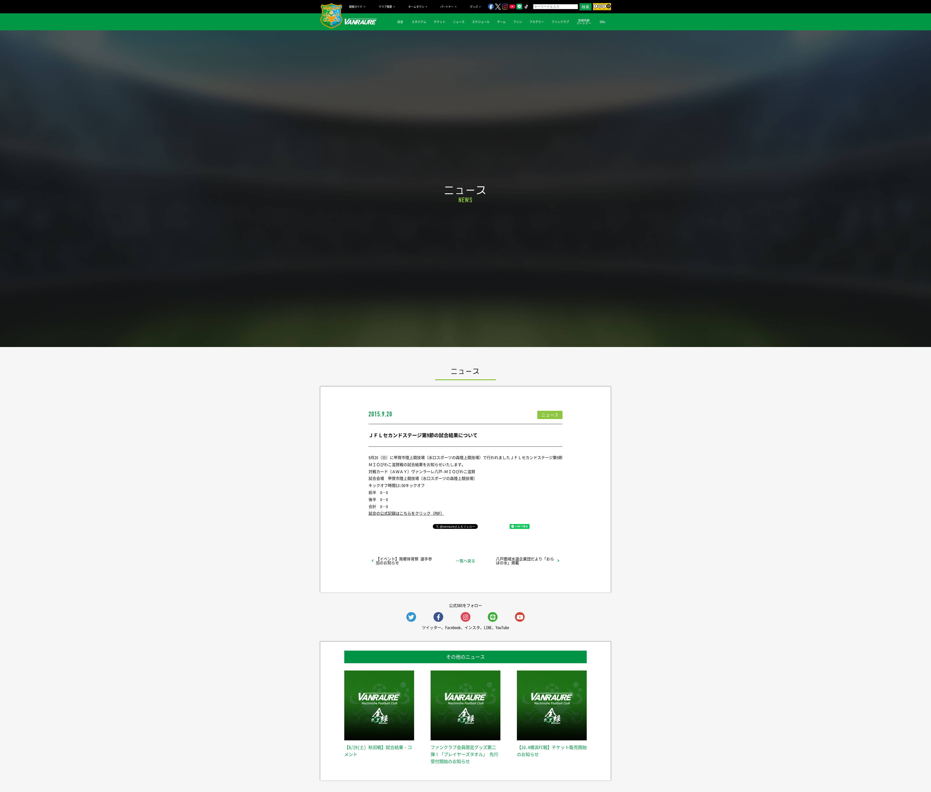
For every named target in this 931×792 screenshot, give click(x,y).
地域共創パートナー (584, 21)
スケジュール (481, 22)
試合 (400, 22)
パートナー (447, 6)
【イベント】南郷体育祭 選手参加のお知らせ (404, 561)
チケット (439, 22)
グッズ (474, 6)
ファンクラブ (560, 22)
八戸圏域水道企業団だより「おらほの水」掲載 (525, 561)
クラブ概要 (385, 6)
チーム (501, 22)
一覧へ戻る (465, 561)
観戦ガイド (355, 6)
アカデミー (537, 22)
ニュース (459, 22)
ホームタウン (416, 6)
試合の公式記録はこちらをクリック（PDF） (406, 513)
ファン (517, 22)
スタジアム (419, 22)
